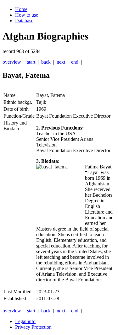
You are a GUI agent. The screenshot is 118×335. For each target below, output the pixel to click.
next (61, 62)
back (46, 62)
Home (21, 9)
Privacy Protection (33, 327)
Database (24, 20)
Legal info (25, 321)
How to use (26, 15)
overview (12, 62)
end (74, 62)
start (31, 62)
